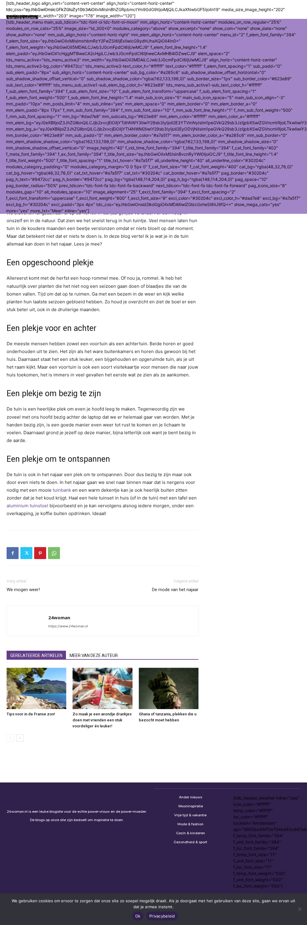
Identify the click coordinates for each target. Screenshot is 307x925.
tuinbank (62, 490)
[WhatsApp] (54, 553)
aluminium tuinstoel (27, 505)
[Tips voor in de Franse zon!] (36, 688)
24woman (59, 617)
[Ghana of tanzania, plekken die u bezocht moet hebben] (168, 688)
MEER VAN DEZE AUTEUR (94, 655)
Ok (138, 916)
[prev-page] (10, 738)
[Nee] (300, 909)
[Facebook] (13, 553)
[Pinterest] (40, 553)
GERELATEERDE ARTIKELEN (36, 655)
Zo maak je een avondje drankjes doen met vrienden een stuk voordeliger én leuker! (102, 720)
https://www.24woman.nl (68, 626)
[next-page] (20, 738)
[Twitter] (26, 553)
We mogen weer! (23, 589)
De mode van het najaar (175, 589)
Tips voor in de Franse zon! (31, 714)
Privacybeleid (162, 916)
